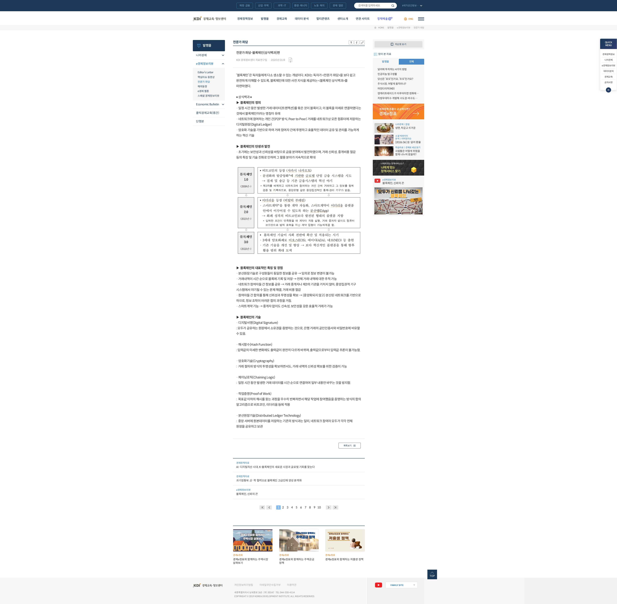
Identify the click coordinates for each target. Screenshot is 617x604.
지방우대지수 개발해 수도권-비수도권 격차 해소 (398, 98)
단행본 (200, 121)
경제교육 (282, 19)
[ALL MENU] (421, 18)
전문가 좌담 (419, 28)
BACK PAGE (262, 507)
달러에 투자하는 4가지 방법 (392, 69)
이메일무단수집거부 (270, 585)
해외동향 (202, 86)
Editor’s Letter (205, 72)
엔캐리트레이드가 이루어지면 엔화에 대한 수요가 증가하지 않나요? (398, 93)
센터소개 (342, 19)
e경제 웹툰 (203, 91)
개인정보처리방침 (243, 585)
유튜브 (378, 585)
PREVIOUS (269, 507)
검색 (393, 6)
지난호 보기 (400, 44)
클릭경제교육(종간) (207, 113)
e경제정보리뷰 (403, 28)
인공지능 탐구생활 (387, 74)
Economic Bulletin (207, 104)
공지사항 (608, 82)
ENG (410, 18)
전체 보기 (412, 6)
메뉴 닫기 (608, 90)
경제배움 (385, 18)
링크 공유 (362, 42)
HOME (381, 28)
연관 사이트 (363, 19)
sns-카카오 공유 (351, 42)
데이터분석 (609, 71)
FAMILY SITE (396, 585)
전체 (411, 61)
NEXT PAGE (335, 507)
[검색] (375, 6)
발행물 (265, 19)
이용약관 (291, 585)
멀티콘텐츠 (323, 19)
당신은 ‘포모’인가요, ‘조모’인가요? (395, 79)
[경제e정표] (398, 111)
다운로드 (290, 60)
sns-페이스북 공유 (356, 42)
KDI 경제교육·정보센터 (209, 19)
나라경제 (201, 55)
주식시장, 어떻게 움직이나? (392, 83)
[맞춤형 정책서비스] (398, 168)
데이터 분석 (302, 19)
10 (319, 507)
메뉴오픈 (223, 55)
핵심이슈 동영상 (206, 77)
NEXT (328, 507)
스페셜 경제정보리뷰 (208, 96)
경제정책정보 (245, 19)
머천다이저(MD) (386, 88)
